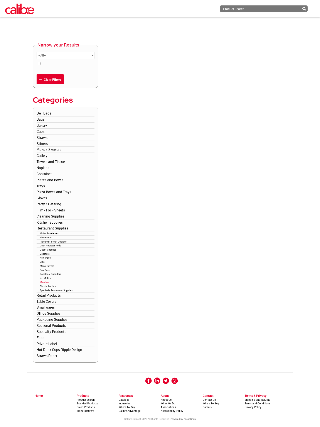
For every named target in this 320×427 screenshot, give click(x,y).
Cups (40, 131)
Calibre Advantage (129, 410)
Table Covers (46, 301)
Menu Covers (47, 265)
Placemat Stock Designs (53, 241)
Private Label (47, 343)
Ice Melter (45, 278)
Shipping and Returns (257, 399)
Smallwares (46, 307)
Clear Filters (52, 79)
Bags (40, 119)
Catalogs (124, 399)
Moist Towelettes (49, 233)
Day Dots (45, 270)
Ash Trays (45, 257)
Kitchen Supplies (50, 222)
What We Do (168, 403)
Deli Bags (44, 113)
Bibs (42, 261)
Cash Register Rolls (50, 245)
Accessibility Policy (172, 410)
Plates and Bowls (50, 180)
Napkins (43, 167)
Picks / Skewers (49, 149)
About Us (166, 399)
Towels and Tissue (51, 161)
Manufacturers (85, 410)
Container (44, 173)
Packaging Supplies (52, 319)
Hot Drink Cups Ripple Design (59, 349)
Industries (124, 403)
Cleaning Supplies (50, 216)
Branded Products (87, 403)
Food (40, 337)
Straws (42, 137)
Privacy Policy (253, 407)
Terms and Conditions (257, 403)
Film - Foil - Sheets (51, 210)
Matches (44, 282)
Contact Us (209, 399)
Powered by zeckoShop (183, 418)
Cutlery (42, 155)
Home (39, 396)
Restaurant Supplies (52, 228)
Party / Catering (49, 204)
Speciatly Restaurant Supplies (56, 290)
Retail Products (49, 295)
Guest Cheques (48, 249)
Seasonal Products (51, 325)
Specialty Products (51, 331)
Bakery (42, 125)
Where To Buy (127, 407)
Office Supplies (48, 313)
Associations (168, 407)
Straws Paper (47, 355)
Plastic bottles (48, 286)
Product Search (86, 399)
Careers (207, 407)
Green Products (86, 407)
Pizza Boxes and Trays (54, 191)
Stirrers (42, 143)
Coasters (45, 253)
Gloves (42, 198)
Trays (41, 186)
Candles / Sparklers (50, 274)
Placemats (46, 237)
